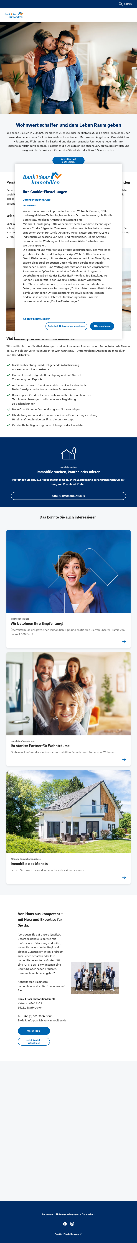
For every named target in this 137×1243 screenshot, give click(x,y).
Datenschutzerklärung (36, 199)
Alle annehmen (102, 326)
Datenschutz (88, 1214)
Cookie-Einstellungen (36, 318)
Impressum (47, 1214)
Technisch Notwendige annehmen (66, 326)
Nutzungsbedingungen (67, 1214)
